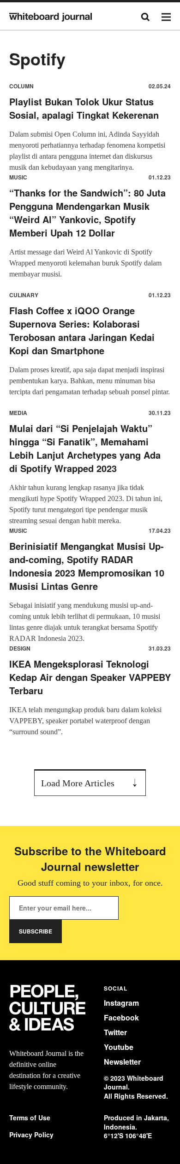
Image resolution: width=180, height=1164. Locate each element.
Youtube (118, 1047)
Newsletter (122, 1061)
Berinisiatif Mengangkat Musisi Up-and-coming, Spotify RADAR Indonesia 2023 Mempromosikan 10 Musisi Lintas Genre (86, 566)
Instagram (121, 1002)
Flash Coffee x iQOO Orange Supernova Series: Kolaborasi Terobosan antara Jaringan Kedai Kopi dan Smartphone (82, 330)
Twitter (115, 1032)
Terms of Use (29, 1117)
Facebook (121, 1017)
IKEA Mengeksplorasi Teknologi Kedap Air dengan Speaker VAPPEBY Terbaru (90, 677)
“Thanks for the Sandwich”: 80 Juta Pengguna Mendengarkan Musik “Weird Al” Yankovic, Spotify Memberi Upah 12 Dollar (87, 212)
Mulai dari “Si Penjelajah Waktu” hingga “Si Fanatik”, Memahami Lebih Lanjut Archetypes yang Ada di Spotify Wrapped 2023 (85, 448)
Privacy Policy (31, 1134)
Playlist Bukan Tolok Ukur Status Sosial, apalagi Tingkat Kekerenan (84, 108)
